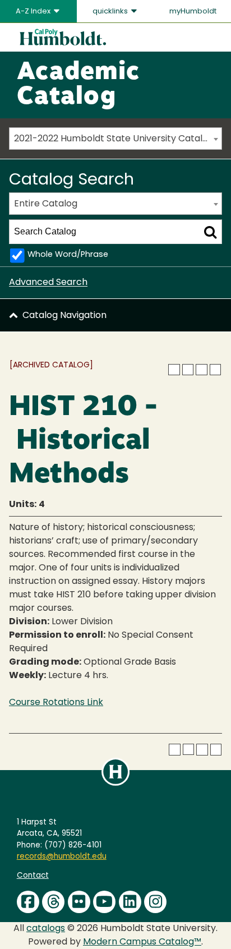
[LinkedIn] (130, 902)
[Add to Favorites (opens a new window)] (173, 369)
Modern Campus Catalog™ (142, 942)
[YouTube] (104, 902)
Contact (33, 875)
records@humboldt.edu (62, 856)
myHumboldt (192, 11)
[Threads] (53, 902)
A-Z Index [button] (34, 11)
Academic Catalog (78, 85)
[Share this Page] (187, 369)
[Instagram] (155, 902)
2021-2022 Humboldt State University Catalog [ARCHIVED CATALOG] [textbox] (117, 139)
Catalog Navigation (64, 315)
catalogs (45, 928)
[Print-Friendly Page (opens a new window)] (201, 369)
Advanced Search (48, 282)
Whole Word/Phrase (67, 255)
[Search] (210, 231)
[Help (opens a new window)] (215, 369)
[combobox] (115, 138)
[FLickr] (79, 902)
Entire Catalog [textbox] (45, 204)
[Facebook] (28, 902)
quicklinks (111, 11)
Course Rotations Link (56, 702)
